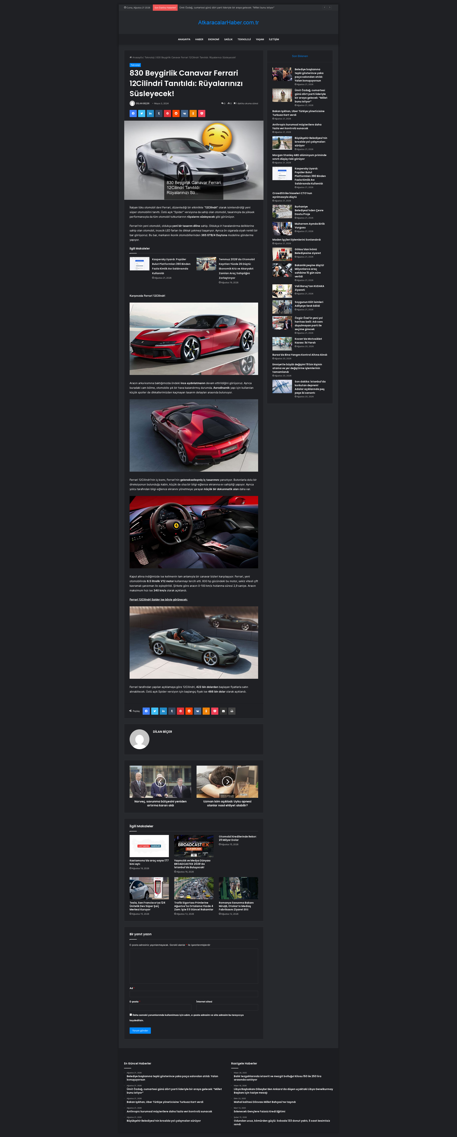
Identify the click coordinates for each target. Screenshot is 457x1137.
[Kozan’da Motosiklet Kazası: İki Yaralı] (282, 343)
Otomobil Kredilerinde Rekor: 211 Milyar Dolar (238, 838)
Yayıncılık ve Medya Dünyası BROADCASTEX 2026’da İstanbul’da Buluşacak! (192, 864)
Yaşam (260, 39)
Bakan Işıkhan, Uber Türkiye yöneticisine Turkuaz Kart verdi (212, 7)
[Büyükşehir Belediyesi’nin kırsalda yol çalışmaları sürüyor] (282, 143)
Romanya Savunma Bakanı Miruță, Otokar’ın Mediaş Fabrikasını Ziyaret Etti (236, 906)
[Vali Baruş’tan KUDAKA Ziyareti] (282, 291)
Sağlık (228, 39)
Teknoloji (244, 39)
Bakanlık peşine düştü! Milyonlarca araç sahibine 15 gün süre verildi (309, 270)
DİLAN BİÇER (142, 103)
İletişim (274, 39)
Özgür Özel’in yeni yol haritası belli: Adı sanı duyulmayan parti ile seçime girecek (309, 323)
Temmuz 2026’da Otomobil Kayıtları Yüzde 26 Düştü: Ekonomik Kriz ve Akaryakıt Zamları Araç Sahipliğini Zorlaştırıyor (237, 269)
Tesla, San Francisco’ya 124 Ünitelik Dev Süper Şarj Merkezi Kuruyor (147, 906)
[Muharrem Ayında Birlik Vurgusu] (282, 228)
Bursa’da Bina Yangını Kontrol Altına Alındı (299, 355)
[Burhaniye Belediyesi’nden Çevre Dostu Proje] (282, 211)
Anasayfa (184, 39)
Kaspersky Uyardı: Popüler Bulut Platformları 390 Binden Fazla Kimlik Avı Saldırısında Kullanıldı (310, 176)
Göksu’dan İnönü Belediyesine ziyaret (308, 251)
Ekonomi (213, 39)
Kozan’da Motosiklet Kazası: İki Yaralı (308, 340)
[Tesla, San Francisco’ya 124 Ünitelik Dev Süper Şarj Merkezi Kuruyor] (149, 888)
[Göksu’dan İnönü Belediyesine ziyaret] (282, 254)
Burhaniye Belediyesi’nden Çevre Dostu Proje (309, 210)
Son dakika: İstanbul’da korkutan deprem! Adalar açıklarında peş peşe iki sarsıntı (310, 387)
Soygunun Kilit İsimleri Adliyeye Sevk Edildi (309, 304)
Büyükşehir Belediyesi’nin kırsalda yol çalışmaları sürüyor (311, 141)
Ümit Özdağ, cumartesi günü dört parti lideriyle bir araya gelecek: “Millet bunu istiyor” (311, 95)
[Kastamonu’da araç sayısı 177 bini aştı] (149, 846)
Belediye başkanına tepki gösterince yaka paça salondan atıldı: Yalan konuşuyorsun (309, 75)
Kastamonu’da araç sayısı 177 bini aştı (149, 862)
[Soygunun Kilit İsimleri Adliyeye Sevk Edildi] (282, 307)
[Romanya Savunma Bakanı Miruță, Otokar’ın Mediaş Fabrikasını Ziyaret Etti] (238, 888)
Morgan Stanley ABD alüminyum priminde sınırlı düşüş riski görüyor (299, 157)
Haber (199, 39)
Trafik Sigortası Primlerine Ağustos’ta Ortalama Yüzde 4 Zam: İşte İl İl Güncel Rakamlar (193, 906)
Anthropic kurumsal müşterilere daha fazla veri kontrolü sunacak (297, 126)
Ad (132, 988)
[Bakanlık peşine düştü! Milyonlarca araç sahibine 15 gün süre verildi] (282, 270)
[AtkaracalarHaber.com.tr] (228, 22)
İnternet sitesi (204, 1001)
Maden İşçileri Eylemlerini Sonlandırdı (296, 239)
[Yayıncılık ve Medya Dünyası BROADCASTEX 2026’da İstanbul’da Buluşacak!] (194, 846)
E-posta (135, 1001)
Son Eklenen (300, 56)
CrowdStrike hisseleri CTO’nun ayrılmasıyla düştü (292, 195)
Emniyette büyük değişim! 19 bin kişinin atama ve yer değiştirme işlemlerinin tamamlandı (297, 368)
